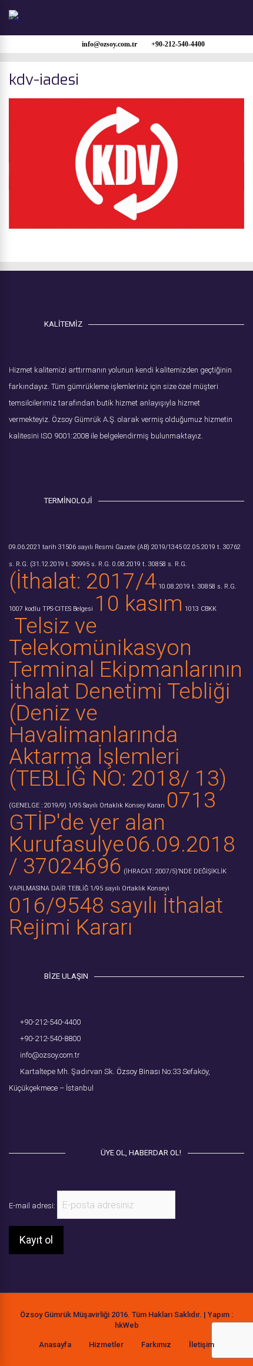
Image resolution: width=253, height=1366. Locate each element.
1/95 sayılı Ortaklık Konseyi (129, 888)
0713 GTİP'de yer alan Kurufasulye (112, 822)
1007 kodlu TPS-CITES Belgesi (51, 609)
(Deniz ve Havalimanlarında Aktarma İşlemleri (94, 734)
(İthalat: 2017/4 (83, 581)
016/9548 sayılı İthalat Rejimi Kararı (116, 916)
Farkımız (156, 1344)
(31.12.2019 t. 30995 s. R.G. (70, 564)
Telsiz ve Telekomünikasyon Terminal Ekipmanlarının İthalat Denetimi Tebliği (125, 658)
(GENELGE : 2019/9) (37, 805)
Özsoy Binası (138, 1071)
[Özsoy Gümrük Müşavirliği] (16, 19)
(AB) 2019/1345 (159, 547)
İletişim (201, 1344)
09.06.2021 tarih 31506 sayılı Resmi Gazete (72, 547)
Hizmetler (106, 1344)
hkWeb (127, 1325)
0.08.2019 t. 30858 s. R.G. (149, 564)
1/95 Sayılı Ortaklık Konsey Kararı (116, 805)
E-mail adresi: (33, 1205)
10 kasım (139, 603)
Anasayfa (55, 1344)
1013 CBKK (201, 609)
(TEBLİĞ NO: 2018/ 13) (118, 778)
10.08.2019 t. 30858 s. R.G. (197, 586)
